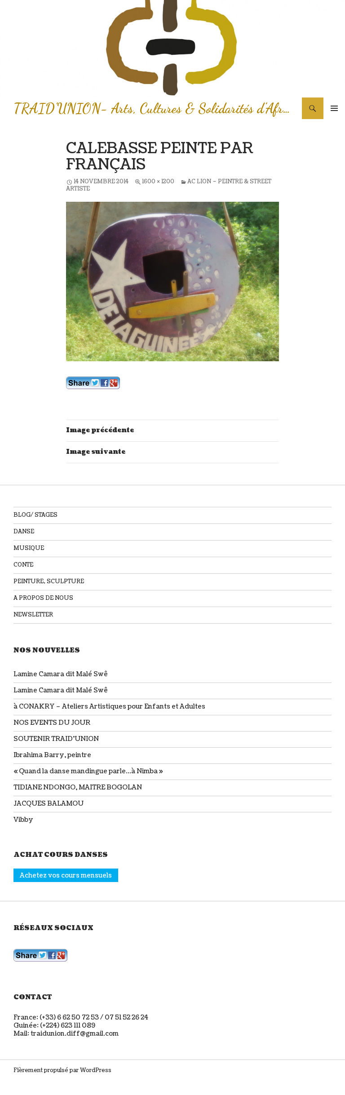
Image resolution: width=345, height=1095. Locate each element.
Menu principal (334, 108)
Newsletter (33, 615)
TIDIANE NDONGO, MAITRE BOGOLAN (77, 787)
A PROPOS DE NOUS (43, 598)
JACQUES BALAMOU (48, 803)
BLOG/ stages (35, 515)
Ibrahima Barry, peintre (52, 755)
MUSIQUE (28, 548)
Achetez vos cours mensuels (66, 875)
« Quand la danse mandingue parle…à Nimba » (88, 771)
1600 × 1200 (158, 182)
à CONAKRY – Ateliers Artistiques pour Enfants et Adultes (109, 706)
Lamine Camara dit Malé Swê (60, 674)
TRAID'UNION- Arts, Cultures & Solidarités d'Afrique (153, 108)
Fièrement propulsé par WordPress (62, 1070)
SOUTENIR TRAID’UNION (56, 739)
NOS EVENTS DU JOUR (51, 722)
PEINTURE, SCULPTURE (48, 581)
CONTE (23, 565)
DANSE (23, 532)
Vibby (23, 820)
